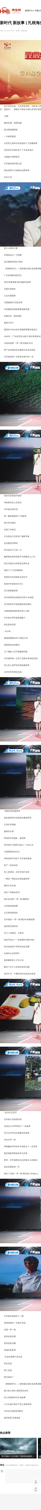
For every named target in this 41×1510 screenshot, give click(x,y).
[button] (2, 1448)
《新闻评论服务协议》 (31, 1465)
